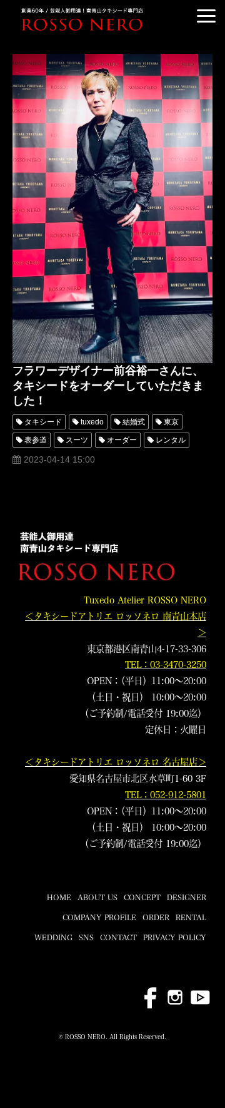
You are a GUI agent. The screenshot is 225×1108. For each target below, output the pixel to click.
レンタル (171, 440)
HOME (59, 897)
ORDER (155, 917)
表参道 (35, 440)
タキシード (43, 422)
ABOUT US (98, 897)
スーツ (77, 440)
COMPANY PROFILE (99, 917)
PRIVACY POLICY (174, 937)
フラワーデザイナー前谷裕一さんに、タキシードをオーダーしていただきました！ (108, 385)
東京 (171, 422)
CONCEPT (142, 897)
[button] (206, 16)
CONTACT (118, 937)
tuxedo (92, 422)
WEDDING (53, 937)
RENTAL (191, 917)
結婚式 (133, 422)
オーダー (122, 440)
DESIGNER (186, 897)
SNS (86, 937)
